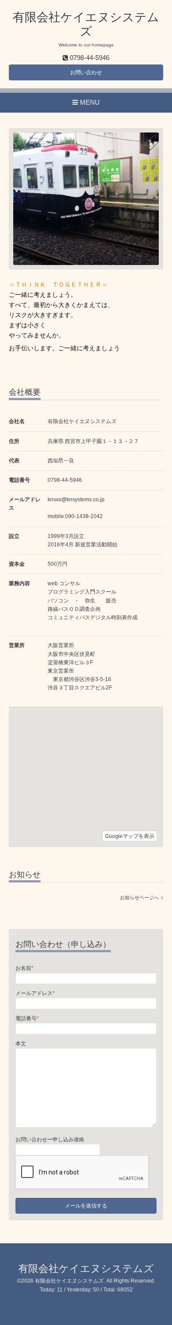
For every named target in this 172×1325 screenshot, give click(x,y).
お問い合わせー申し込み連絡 (49, 1139)
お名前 (24, 968)
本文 (20, 1044)
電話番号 (27, 1018)
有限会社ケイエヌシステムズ (86, 1268)
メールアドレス (35, 993)
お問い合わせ (86, 72)
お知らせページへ (140, 897)
